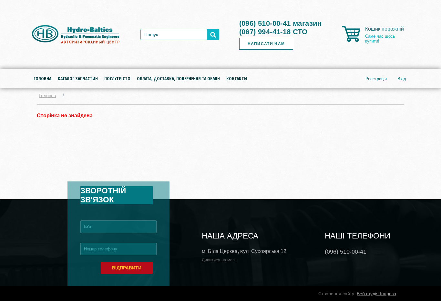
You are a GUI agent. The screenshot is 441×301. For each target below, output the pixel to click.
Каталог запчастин (78, 78)
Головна (42, 78)
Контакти (236, 78)
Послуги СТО (117, 78)
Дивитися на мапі (219, 259)
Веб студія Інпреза (376, 293)
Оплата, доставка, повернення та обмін (178, 78)
